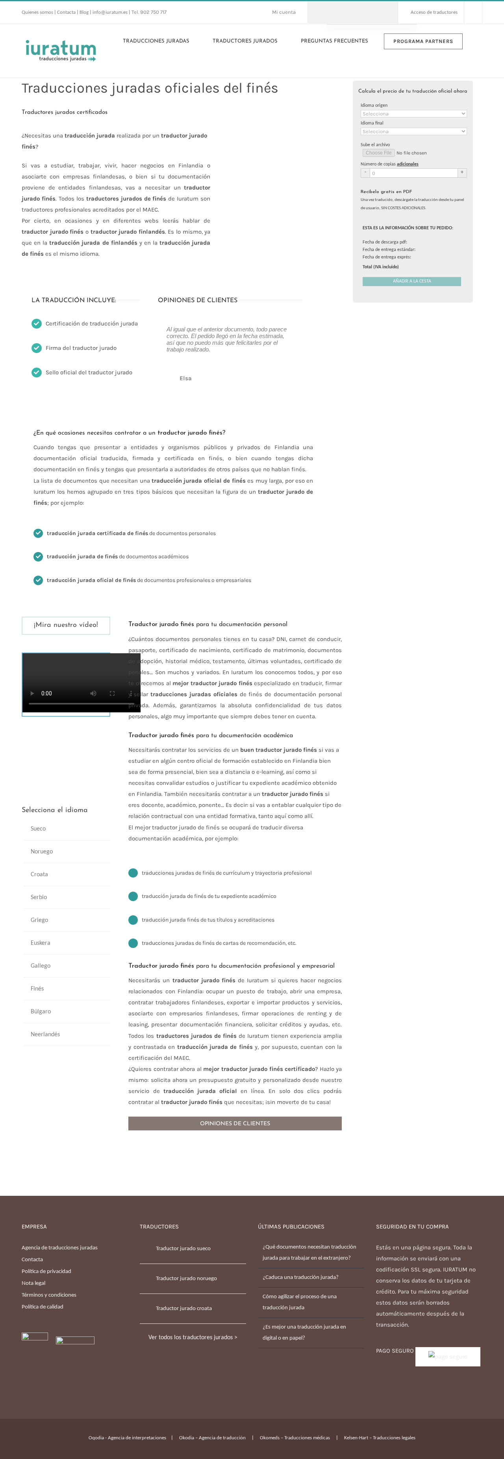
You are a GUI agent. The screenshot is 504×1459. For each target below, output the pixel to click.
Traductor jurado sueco (183, 1249)
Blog (84, 12)
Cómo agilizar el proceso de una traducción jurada (300, 1302)
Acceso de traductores (434, 12)
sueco (38, 829)
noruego (42, 852)
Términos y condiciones (49, 1295)
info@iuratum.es (110, 12)
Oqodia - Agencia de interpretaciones (127, 1437)
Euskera (40, 943)
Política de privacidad (46, 1272)
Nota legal (33, 1283)
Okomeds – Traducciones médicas (295, 1437)
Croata (39, 875)
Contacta (67, 12)
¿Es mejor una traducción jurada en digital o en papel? (304, 1332)
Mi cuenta (284, 12)
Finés (37, 989)
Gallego (40, 966)
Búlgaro (41, 1012)
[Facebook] (24, 1386)
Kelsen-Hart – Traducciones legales (379, 1437)
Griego (39, 920)
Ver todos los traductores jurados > (192, 1337)
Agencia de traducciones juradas (60, 1248)
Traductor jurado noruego (186, 1279)
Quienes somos (38, 12)
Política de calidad (42, 1307)
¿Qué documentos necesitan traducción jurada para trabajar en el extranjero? (309, 1252)
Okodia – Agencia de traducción (212, 1437)
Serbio (39, 897)
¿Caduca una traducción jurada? (301, 1278)
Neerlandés (45, 1035)
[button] (480, 40)
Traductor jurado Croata (184, 1309)
